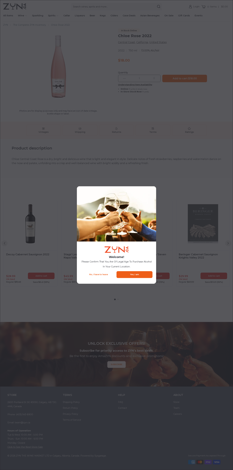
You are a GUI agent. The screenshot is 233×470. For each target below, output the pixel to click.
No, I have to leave (98, 274)
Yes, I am (134, 274)
